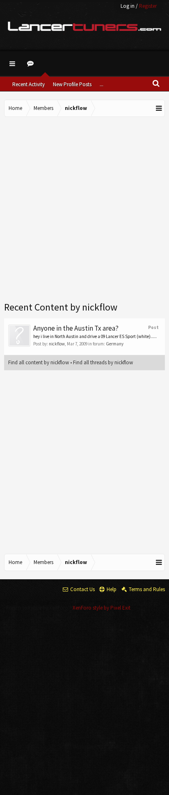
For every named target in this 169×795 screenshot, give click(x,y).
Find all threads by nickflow (103, 362)
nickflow (57, 344)
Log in (128, 5)
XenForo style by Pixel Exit (101, 607)
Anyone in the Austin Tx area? (76, 328)
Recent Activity (28, 84)
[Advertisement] (84, 209)
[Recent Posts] (31, 63)
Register (148, 5)
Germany (114, 344)
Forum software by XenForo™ (39, 607)
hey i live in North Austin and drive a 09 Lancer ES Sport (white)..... (95, 336)
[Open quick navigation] (159, 108)
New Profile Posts (72, 84)
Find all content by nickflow (38, 362)
